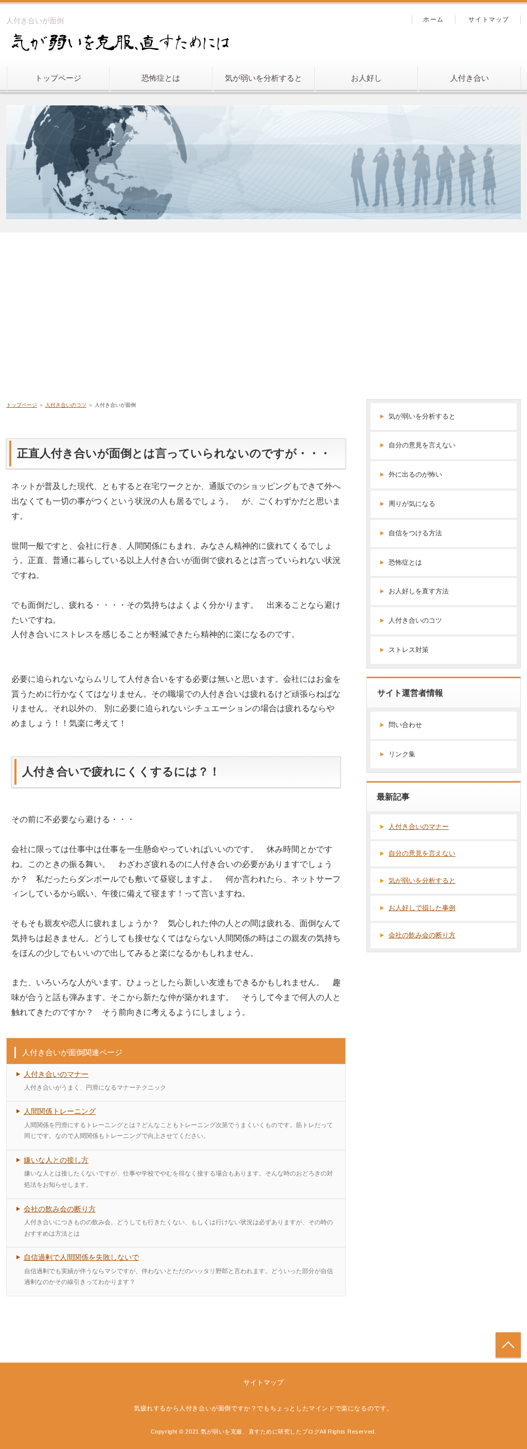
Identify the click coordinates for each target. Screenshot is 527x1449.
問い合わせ (405, 725)
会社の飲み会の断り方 (60, 1209)
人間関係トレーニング (60, 1111)
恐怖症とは (161, 78)
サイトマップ (488, 19)
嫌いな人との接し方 (56, 1160)
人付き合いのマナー (56, 1074)
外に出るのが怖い (415, 474)
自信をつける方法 (415, 533)
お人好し (366, 78)
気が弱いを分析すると (263, 78)
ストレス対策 (409, 650)
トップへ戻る (508, 1344)
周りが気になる (412, 504)
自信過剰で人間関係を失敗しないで (81, 1257)
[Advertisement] (263, 310)
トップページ (58, 78)
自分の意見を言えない (422, 445)
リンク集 (402, 754)
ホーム (433, 19)
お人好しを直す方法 (419, 591)
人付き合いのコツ (415, 620)
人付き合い (469, 78)
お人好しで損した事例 (422, 908)
